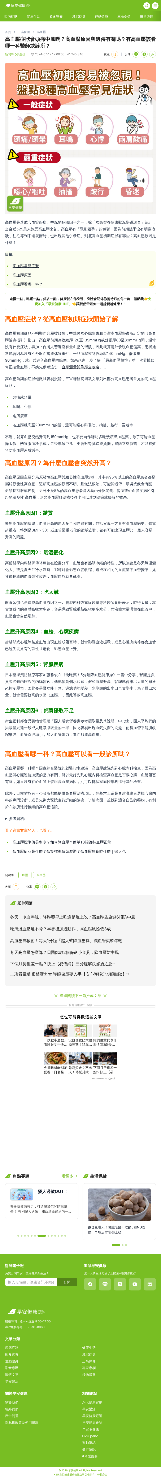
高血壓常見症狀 (26, 266)
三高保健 (124, 16)
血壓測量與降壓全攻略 (80, 367)
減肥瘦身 (79, 16)
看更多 (67, 1176)
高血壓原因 (22, 275)
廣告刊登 (11, 1416)
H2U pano (90, 1436)
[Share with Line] (135, 54)
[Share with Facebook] (144, 54)
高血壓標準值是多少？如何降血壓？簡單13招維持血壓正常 (62, 842)
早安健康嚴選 (92, 1416)
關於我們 (11, 1402)
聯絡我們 (11, 1409)
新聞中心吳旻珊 (15, 54)
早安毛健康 (90, 1429)
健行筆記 (89, 1449)
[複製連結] (152, 54)
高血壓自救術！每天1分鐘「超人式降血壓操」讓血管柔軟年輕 (66, 940)
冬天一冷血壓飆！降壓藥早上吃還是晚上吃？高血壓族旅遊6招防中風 (72, 917)
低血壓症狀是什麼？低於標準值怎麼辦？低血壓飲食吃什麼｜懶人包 (69, 851)
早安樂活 (11, 1381)
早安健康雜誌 (92, 1422)
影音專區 (146, 16)
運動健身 (101, 16)
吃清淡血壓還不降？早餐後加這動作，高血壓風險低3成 (60, 928)
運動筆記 (89, 1443)
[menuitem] (11, 16)
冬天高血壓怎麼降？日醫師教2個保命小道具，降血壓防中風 (64, 952)
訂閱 (67, 1282)
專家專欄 (89, 1368)
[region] (80, 301)
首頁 (8, 32)
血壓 (25, 875)
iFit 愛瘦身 (90, 1456)
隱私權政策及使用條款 (22, 1422)
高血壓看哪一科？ (28, 284)
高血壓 (41, 32)
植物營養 (89, 1374)
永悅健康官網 (92, 1402)
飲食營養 (56, 16)
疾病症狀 (11, 16)
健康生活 (33, 16)
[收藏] (114, 54)
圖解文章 (11, 1374)
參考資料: (17, 818)
